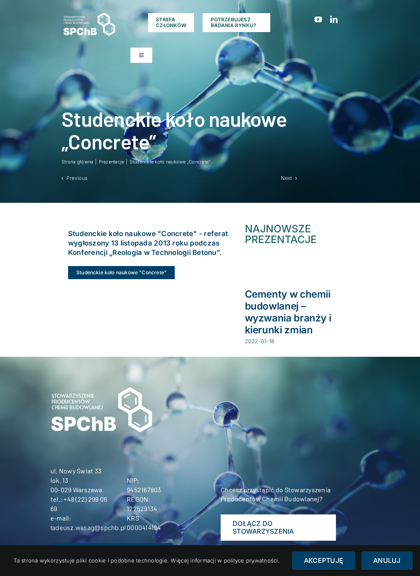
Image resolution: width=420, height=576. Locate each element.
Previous (76, 178)
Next (286, 178)
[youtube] (318, 19)
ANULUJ (386, 560)
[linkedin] (334, 19)
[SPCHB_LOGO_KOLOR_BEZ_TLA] (88, 12)
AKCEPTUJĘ (323, 560)
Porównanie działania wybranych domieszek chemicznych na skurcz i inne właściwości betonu (297, 317)
